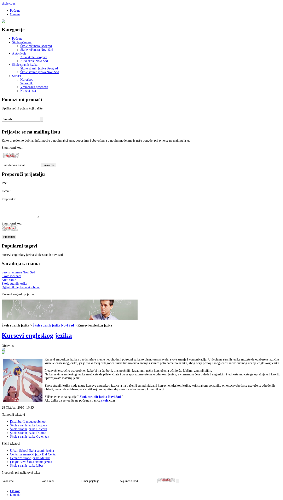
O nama (15, 14)
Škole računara (21, 42)
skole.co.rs (9, 3)
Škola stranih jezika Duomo (28, 432)
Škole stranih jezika (24, 64)
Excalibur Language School (28, 421)
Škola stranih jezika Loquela (28, 425)
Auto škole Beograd (33, 57)
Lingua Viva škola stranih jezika (31, 462)
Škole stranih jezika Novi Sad (39, 72)
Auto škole (19, 53)
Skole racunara (11, 276)
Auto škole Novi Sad (34, 61)
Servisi (16, 76)
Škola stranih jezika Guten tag (29, 436)
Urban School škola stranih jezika (32, 450)
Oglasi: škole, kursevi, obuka (21, 287)
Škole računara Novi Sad (36, 49)
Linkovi (15, 491)
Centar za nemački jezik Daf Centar (33, 454)
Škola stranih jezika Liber (26, 465)
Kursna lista (28, 90)
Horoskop (26, 79)
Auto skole (9, 280)
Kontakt (15, 494)
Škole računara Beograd (36, 46)
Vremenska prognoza (34, 87)
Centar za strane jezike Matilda (30, 458)
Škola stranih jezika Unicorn (28, 429)
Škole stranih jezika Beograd (39, 68)
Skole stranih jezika (14, 283)
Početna (15, 10)
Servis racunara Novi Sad (18, 272)
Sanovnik (26, 83)
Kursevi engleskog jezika (37, 335)
